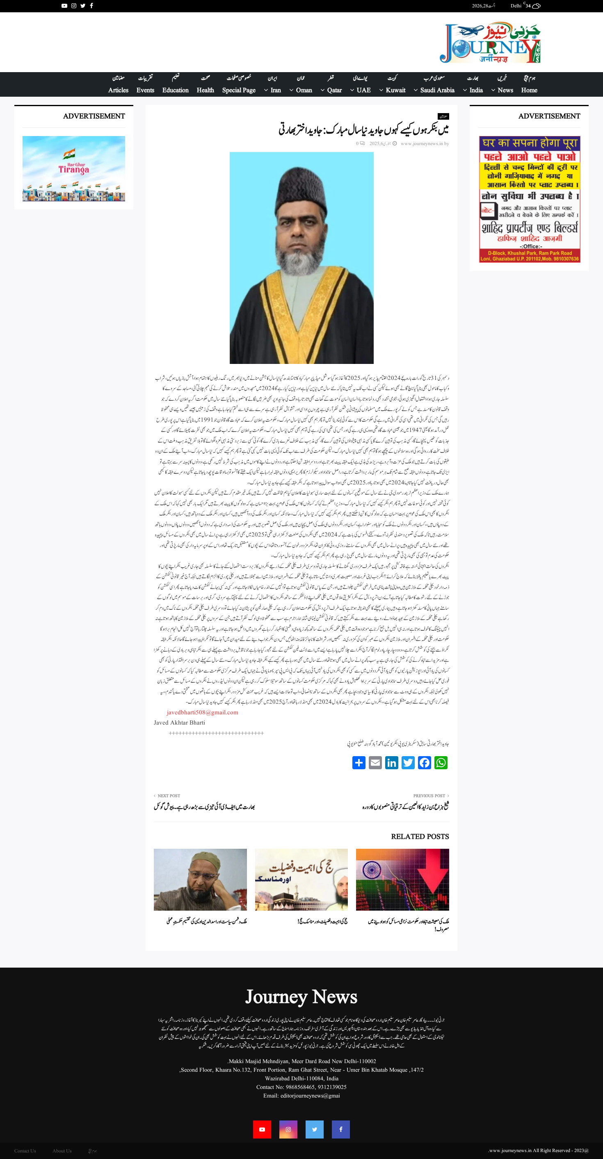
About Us (62, 1151)
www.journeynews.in (422, 143)
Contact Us (25, 1151)
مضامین (443, 116)
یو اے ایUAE (362, 84)
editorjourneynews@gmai (310, 1096)
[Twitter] (315, 1129)
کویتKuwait (395, 84)
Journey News (301, 998)
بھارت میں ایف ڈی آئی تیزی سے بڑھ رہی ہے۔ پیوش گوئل (204, 807)
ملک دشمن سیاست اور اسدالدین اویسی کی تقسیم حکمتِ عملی (207, 922)
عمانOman (304, 84)
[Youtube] (262, 1129)
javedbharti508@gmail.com (202, 713)
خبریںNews (506, 84)
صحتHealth (205, 84)
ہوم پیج (92, 1151)
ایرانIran (274, 84)
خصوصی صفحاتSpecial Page (239, 84)
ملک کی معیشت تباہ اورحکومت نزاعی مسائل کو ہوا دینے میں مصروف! (408, 926)
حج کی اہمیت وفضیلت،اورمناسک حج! (322, 922)
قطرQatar (334, 84)
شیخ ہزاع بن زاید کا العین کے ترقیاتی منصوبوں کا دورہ (406, 807)
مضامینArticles (118, 84)
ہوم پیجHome (529, 84)
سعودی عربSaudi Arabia (437, 84)
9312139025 (332, 1087)
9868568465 (300, 1087)
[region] (211, 42)
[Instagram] (288, 1129)
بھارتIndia (475, 84)
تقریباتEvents (145, 84)
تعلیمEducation (175, 84)
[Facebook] (341, 1129)
